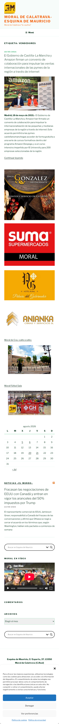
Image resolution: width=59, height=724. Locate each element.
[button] (54, 668)
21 (37, 453)
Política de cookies (19, 720)
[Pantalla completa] (51, 588)
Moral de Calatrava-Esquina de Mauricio (28, 19)
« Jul (14, 469)
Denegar (29, 705)
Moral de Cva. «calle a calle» (18, 340)
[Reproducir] (8, 588)
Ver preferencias (29, 713)
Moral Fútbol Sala (13, 385)
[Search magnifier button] (51, 547)
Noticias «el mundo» (18, 483)
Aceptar (29, 698)
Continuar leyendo (13, 158)
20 (29, 453)
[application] (29, 577)
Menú (31, 32)
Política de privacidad (37, 720)
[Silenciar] (46, 588)
